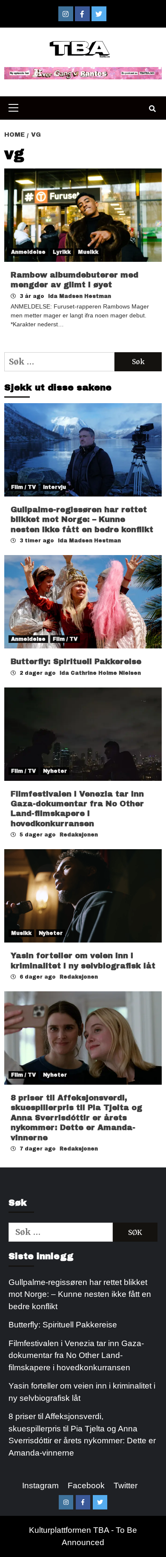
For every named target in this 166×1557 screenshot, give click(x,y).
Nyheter (55, 771)
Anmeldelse (28, 252)
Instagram (40, 1485)
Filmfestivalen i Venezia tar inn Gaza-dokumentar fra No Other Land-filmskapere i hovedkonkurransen (76, 1355)
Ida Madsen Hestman (79, 296)
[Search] (152, 109)
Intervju (54, 487)
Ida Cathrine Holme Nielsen (100, 673)
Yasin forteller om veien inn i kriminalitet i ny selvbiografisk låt (82, 1392)
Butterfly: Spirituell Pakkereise (77, 661)
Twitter (125, 1485)
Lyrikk (62, 252)
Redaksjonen (79, 835)
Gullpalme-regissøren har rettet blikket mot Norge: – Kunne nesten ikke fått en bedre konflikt (82, 519)
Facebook (86, 1485)
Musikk (88, 252)
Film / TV (23, 487)
